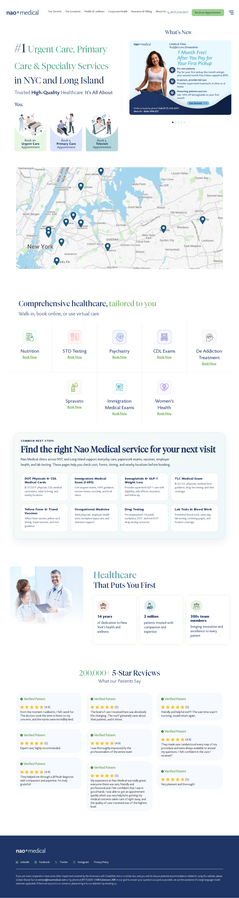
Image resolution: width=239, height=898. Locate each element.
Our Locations (73, 11)
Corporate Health (118, 11)
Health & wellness (94, 11)
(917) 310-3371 (179, 12)
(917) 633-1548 (91, 879)
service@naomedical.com (52, 879)
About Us (161, 11)
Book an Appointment (208, 12)
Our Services (55, 11)
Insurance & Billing (141, 11)
